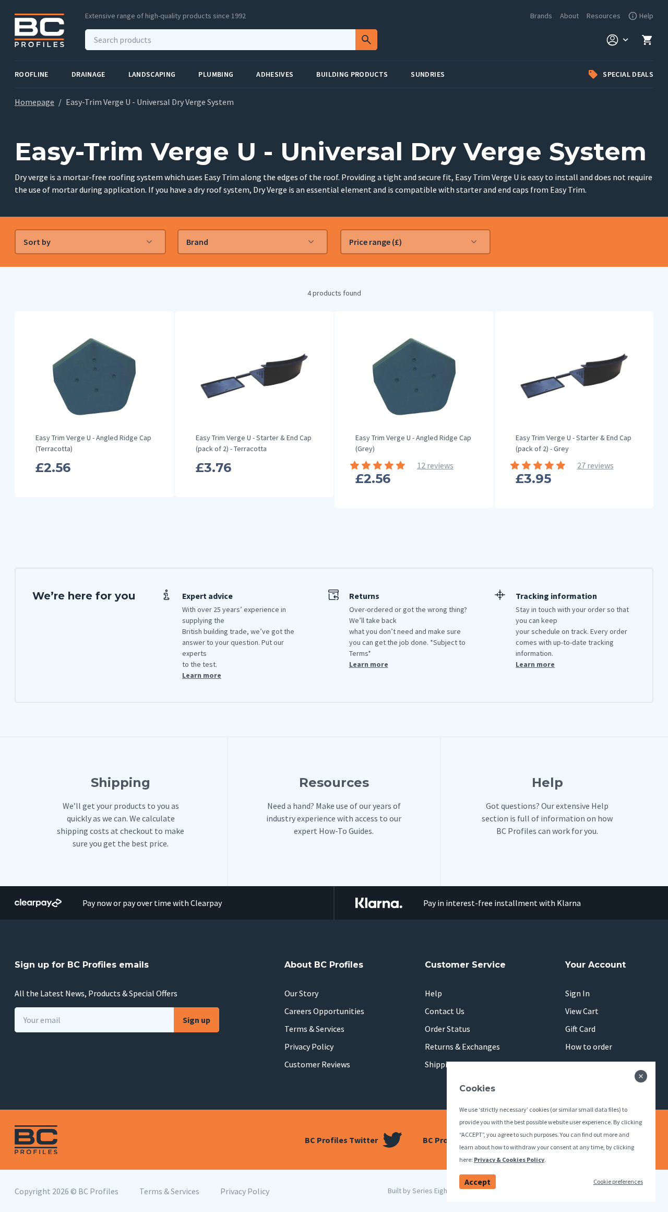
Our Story (301, 993)
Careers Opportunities (324, 1011)
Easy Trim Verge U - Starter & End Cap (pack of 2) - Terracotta (254, 443)
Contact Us (444, 1011)
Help (433, 993)
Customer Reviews (317, 1064)
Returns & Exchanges (462, 1046)
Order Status (447, 1028)
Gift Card (580, 1028)
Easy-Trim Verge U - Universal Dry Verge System (150, 102)
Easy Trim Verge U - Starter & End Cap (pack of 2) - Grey (573, 443)
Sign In (577, 993)
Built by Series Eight (419, 1190)
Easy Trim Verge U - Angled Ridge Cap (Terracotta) (93, 443)
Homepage (34, 102)
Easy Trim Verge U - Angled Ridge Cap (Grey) (413, 443)
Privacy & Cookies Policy (509, 1159)
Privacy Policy (308, 1046)
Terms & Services (314, 1028)
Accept (477, 1181)
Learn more (201, 675)
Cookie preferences (618, 1181)
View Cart (582, 1011)
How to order (588, 1046)
